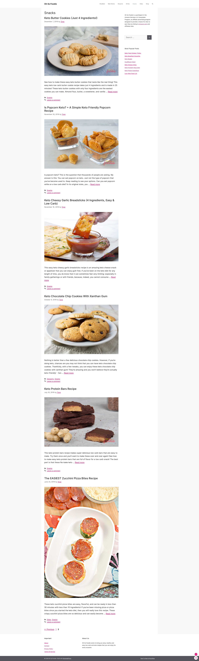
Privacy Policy (48, 649)
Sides (141, 4)
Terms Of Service (49, 651)
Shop (147, 4)
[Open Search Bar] (152, 4)
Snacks (135, 4)
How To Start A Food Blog (148, 658)
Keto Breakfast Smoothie (132, 56)
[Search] (149, 37)
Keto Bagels (128, 59)
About (46, 643)
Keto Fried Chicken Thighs (133, 53)
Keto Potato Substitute (132, 70)
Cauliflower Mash (130, 62)
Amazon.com (143, 24)
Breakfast (102, 4)
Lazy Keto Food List (131, 73)
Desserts (120, 4)
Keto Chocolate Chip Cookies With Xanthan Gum (75, 296)
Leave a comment (53, 100)
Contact (46, 646)
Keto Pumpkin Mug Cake (132, 67)
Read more (112, 92)
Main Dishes (111, 4)
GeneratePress (67, 658)
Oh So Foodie (50, 4)
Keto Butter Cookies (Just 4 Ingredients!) (70, 18)
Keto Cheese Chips (131, 65)
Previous (49, 629)
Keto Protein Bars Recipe (60, 388)
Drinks (128, 4)
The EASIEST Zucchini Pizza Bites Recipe (71, 478)
